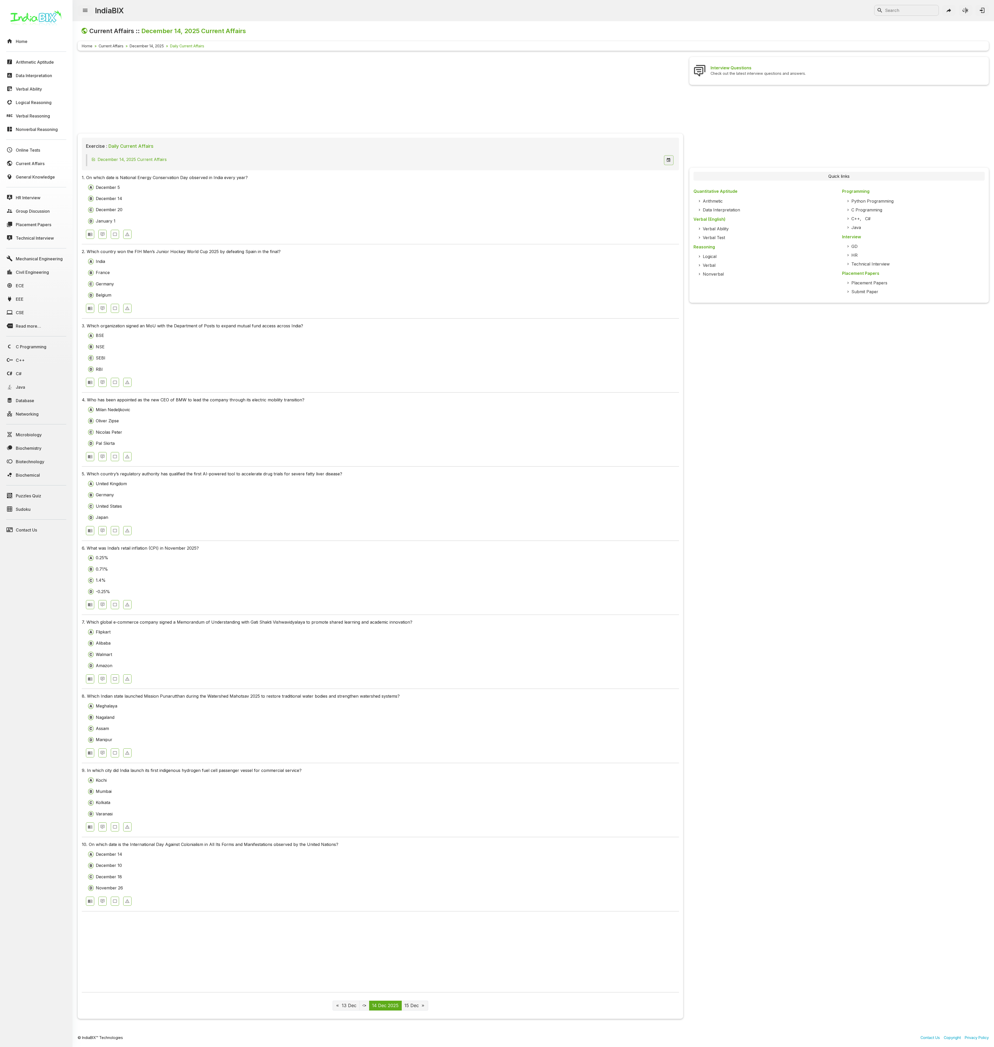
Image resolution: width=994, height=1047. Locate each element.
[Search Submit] (880, 10)
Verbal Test (714, 237)
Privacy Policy (977, 1037)
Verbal (709, 265)
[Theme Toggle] (965, 10)
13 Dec (349, 1005)
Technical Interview (870, 264)
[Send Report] (127, 234)
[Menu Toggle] (85, 10)
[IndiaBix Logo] (36, 20)
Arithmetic (713, 201)
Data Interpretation (721, 209)
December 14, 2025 (147, 46)
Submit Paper (864, 291)
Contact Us (930, 1037)
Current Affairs (111, 46)
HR (854, 255)
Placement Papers (869, 282)
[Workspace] (115, 234)
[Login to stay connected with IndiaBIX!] (982, 10)
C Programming (866, 209)
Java (856, 227)
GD (854, 246)
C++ (855, 218)
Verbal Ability (716, 228)
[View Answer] (90, 234)
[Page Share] (949, 10)
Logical (710, 256)
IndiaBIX (109, 10)
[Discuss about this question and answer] (102, 234)
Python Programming (872, 201)
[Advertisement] (233, 93)
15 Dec (411, 1005)
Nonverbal (713, 274)
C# (868, 218)
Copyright (952, 1037)
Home (87, 46)
